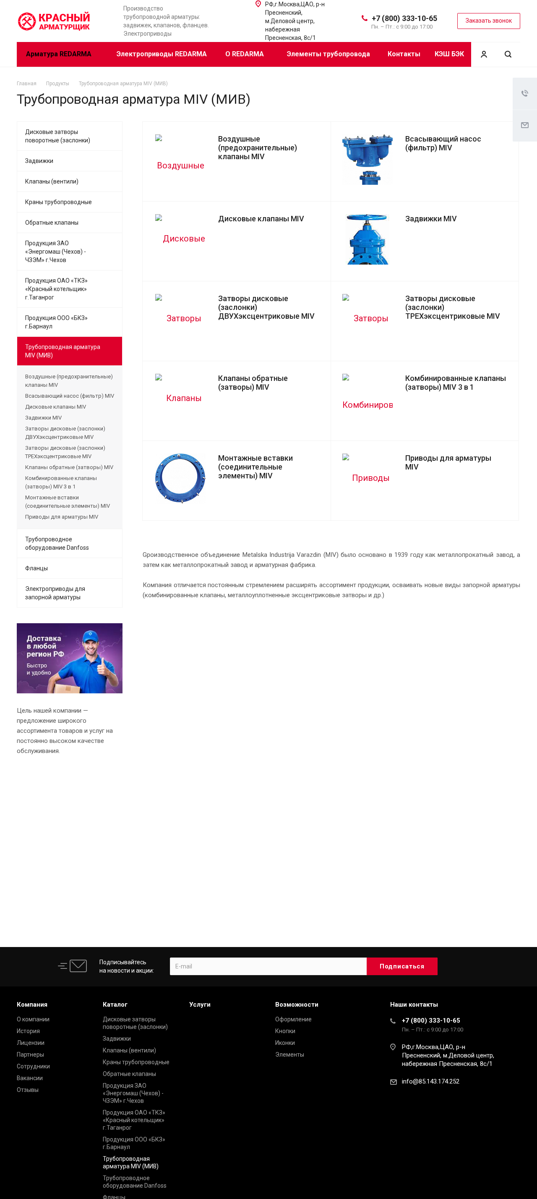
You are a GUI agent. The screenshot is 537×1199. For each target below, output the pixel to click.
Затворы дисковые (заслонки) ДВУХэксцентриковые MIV (65, 432)
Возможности (296, 1004)
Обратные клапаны (51, 222)
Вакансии (30, 1078)
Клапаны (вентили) (51, 181)
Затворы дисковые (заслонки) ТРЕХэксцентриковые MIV (65, 452)
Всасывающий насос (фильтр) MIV (443, 143)
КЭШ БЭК (449, 54)
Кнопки (285, 1031)
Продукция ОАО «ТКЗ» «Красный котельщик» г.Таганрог (56, 289)
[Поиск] (508, 54)
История (28, 1031)
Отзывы (28, 1089)
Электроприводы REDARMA (162, 54)
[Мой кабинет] (484, 54)
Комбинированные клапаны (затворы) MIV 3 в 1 (455, 382)
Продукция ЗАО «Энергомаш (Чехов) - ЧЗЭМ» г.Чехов (55, 251)
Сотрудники (33, 1066)
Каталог (115, 1004)
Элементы (289, 1054)
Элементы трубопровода (328, 54)
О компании (33, 1019)
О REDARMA (245, 54)
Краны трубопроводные (58, 202)
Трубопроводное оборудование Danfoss (57, 543)
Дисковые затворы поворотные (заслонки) (57, 136)
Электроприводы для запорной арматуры (55, 593)
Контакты (404, 54)
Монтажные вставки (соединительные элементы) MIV (255, 467)
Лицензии (30, 1042)
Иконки (285, 1042)
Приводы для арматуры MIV (61, 517)
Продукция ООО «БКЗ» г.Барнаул (56, 322)
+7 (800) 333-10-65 (404, 18)
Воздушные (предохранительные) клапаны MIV (257, 147)
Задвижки (39, 160)
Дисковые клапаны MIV (261, 218)
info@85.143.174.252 (430, 1081)
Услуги (200, 1004)
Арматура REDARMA (59, 54)
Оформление (293, 1019)
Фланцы (36, 568)
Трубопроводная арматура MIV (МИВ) (62, 351)
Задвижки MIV (431, 218)
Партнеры (30, 1054)
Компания (32, 1004)
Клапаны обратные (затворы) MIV (253, 382)
